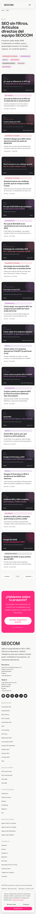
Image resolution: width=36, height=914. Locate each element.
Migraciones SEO (6, 738)
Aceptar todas (18, 908)
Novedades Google (9, 63)
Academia (4, 853)
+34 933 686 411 (6, 675)
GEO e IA (5, 59)
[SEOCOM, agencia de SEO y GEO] (8, 5)
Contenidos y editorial (10, 56)
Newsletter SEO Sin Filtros (9, 865)
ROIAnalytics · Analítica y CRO (26, 888)
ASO (2, 761)
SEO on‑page (5, 718)
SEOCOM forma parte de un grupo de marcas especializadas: (16, 885)
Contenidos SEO (6, 722)
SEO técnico (6, 66)
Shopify (3, 801)
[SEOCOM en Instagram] (12, 696)
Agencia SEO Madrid (7, 835)
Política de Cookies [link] (18, 900)
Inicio (2, 10)
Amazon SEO (5, 753)
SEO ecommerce (6, 771)
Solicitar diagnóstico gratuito (18, 621)
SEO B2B (4, 783)
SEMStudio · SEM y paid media (9, 888)
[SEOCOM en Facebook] (8, 696)
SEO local (21, 63)
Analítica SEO (5, 749)
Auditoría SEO (5, 711)
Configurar (26, 904)
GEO (2, 726)
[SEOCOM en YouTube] (25, 696)
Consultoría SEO (6, 707)
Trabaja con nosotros (7, 872)
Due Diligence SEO (7, 742)
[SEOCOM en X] (16, 696)
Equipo (3, 849)
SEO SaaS (4, 779)
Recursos (4, 861)
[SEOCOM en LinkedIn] (3, 696)
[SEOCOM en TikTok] (21, 696)
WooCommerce (6, 797)
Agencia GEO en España (8, 827)
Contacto (4, 876)
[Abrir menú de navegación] (30, 5)
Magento (4, 809)
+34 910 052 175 (6, 691)
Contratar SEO (25, 56)
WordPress (4, 793)
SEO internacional (6, 775)
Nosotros (4, 845)
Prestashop (4, 805)
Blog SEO (4, 857)
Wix (2, 813)
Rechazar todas (11, 904)
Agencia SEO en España (8, 823)
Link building (15, 59)
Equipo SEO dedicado (8, 745)
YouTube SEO (5, 757)
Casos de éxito (5, 868)
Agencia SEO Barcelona (8, 831)
